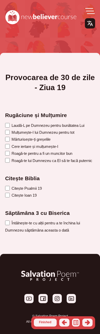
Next (87, 322)
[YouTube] (29, 302)
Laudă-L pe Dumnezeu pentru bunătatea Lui (47, 125)
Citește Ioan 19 (24, 195)
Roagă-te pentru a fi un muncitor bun (41, 153)
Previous (64, 322)
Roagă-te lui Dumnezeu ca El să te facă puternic (51, 160)
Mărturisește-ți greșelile (31, 139)
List (76, 322)
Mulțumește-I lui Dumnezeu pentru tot (42, 132)
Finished (45, 322)
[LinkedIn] (71, 302)
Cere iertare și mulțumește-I (34, 146)
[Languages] (90, 23)
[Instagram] (58, 302)
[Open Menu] (90, 11)
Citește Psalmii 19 (26, 188)
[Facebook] (43, 302)
